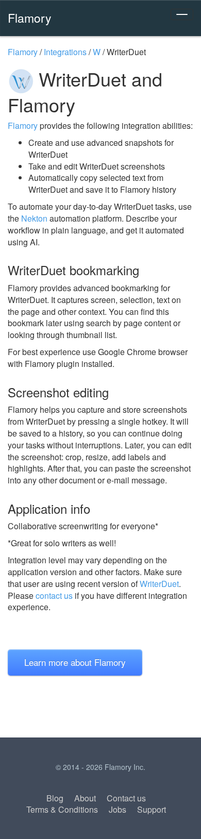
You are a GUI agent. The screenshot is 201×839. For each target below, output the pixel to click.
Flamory (30, 17)
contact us (54, 595)
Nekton (34, 218)
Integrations (65, 52)
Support (151, 809)
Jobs (117, 809)
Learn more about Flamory (75, 662)
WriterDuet (159, 584)
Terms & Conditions (62, 809)
